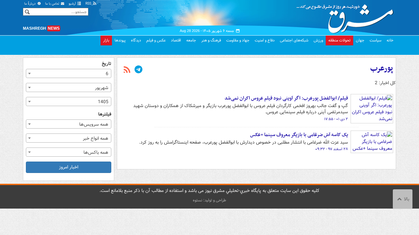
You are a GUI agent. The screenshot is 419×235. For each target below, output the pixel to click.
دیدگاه (136, 40)
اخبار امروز (68, 167)
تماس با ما (52, 3)
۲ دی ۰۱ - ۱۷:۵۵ (336, 119)
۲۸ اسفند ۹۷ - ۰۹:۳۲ (331, 149)
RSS (88, 3)
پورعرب (381, 68)
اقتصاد (176, 40)
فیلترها (104, 114)
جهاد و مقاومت (237, 40)
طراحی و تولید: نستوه (209, 200)
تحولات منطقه (339, 40)
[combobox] (68, 73)
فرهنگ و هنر (211, 40)
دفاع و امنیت (265, 40)
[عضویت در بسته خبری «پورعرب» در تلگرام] (138, 70)
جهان (360, 40)
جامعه (191, 40)
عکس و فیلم (156, 40)
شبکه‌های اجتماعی (294, 40)
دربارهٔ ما (30, 3)
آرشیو (73, 3)
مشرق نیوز (347, 16)
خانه (390, 40)
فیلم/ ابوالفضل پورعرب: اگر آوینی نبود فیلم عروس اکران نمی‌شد (286, 98)
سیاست (375, 40)
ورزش (318, 40)
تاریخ (106, 63)
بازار (106, 40)
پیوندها (120, 40)
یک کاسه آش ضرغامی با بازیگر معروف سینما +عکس (299, 135)
